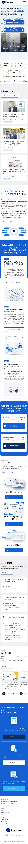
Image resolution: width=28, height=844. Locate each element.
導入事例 (3, 808)
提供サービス (19, 834)
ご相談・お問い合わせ (5, 819)
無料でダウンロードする (13, 497)
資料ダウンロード (13, 762)
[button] (18, 53)
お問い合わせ (13, 736)
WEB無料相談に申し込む (16, 445)
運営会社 (6, 834)
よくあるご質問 (4, 821)
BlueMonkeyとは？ (5, 799)
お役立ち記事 (3, 814)
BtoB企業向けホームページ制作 (7, 803)
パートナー (3, 823)
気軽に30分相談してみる (13, 788)
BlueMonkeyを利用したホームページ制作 (9, 801)
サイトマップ (23, 835)
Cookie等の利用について (6, 835)
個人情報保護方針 (15, 835)
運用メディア (12, 834)
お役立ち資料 (3, 817)
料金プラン (3, 810)
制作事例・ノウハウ (5, 812)
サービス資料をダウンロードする (16, 426)
